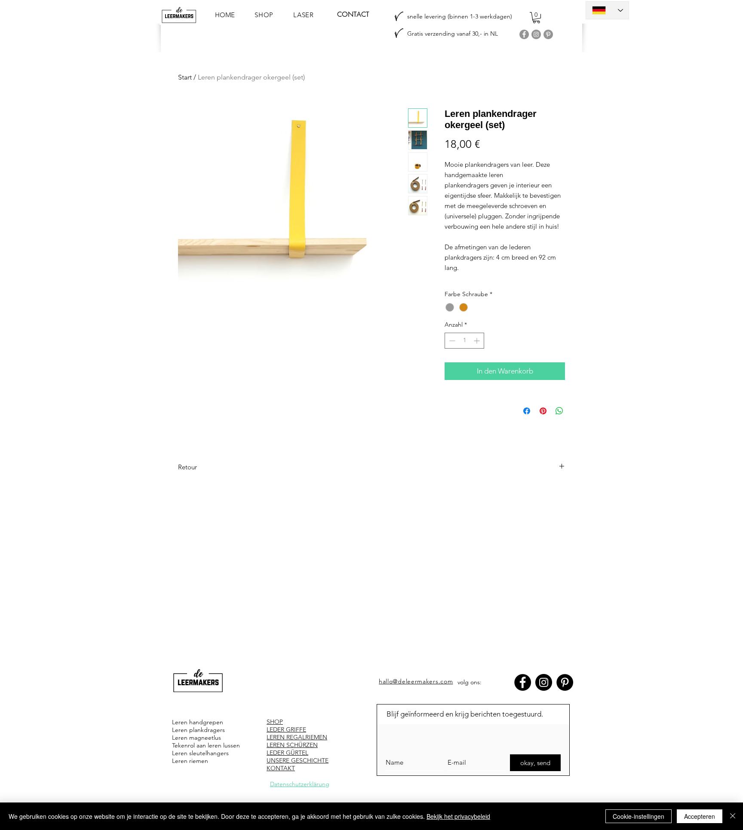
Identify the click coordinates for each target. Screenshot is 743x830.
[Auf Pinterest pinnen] (543, 411)
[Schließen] (733, 816)
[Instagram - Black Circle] (543, 682)
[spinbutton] (464, 340)
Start (185, 77)
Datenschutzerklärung (299, 784)
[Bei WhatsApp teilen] (559, 411)
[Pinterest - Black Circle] (564, 682)
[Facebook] (524, 34)
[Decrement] (451, 340)
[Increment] (477, 340)
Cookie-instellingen (638, 816)
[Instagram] (536, 34)
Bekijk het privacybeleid (458, 816)
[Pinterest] (548, 34)
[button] (536, 17)
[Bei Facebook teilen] (527, 411)
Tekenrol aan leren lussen (206, 745)
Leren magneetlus (196, 737)
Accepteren (699, 816)
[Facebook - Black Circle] (522, 682)
